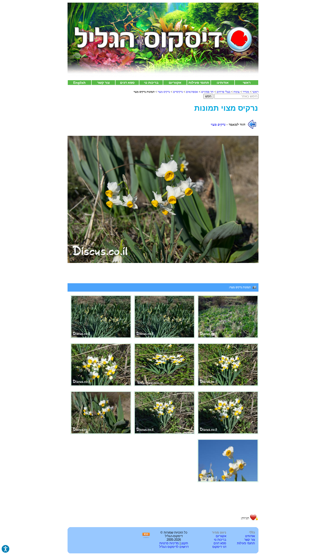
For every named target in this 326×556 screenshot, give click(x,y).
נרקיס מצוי (164, 92)
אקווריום (175, 82)
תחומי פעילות (199, 82)
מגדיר (246, 92)
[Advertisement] (163, 501)
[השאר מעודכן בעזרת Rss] (146, 537)
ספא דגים (127, 82)
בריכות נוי (151, 82)
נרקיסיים (178, 92)
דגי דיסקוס (219, 547)
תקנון (184, 543)
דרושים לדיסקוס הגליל (174, 547)
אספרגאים (192, 92)
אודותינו (223, 82)
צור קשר (103, 82)
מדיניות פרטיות (169, 543)
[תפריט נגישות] (5, 549)
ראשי (247, 82)
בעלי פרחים (223, 92)
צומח (236, 92)
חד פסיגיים (207, 92)
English (79, 82)
